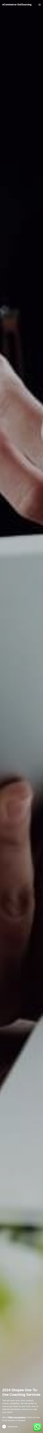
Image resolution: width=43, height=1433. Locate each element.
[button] (39, 4)
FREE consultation (17, 1417)
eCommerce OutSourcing (16, 4)
